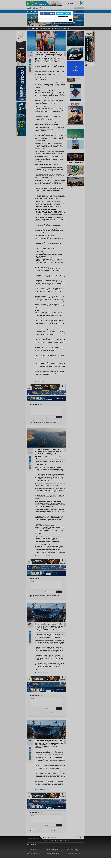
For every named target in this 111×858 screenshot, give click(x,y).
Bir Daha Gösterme (43, 20)
